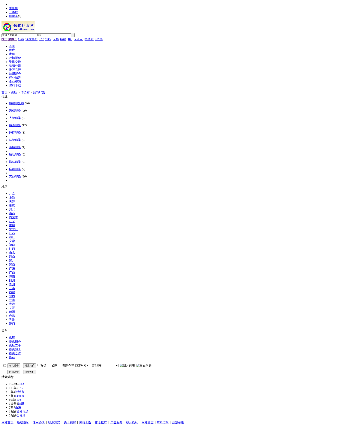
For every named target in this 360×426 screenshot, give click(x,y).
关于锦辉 (70, 422)
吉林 (12, 225)
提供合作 (15, 353)
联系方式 (54, 422)
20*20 (99, 39)
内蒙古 (13, 217)
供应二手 (15, 345)
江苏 (12, 233)
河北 (12, 209)
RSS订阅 (163, 422)
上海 (12, 197)
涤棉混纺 (22, 411)
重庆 (12, 205)
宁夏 (12, 308)
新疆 (12, 311)
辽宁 (12, 221)
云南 (12, 288)
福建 (12, 244)
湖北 (12, 260)
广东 (12, 268)
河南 (12, 256)
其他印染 (15, 176)
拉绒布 (89, 39)
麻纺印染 (15, 169)
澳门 (12, 323)
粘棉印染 (15, 139)
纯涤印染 (15, 125)
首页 (5, 92)
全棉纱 (21, 415)
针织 (48, 39)
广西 (12, 272)
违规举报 (178, 422)
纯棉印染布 (16, 103)
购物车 (13, 16)
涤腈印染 (15, 147)
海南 (12, 276)
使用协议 (39, 422)
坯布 (21, 39)
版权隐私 (23, 422)
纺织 (21, 403)
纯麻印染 (15, 132)
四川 (12, 280)
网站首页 (8, 422)
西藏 (12, 292)
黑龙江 (13, 229)
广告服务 (116, 422)
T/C (41, 39)
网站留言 (148, 422)
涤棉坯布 (32, 39)
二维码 (13, 12)
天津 (12, 201)
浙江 (12, 237)
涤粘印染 (15, 161)
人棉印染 (15, 117)
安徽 (12, 241)
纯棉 (63, 39)
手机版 (13, 8)
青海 (12, 304)
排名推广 (101, 422)
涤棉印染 (15, 110)
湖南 (12, 264)
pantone (78, 39)
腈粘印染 (39, 92)
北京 (12, 193)
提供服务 (15, 341)
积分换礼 (132, 422)
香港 (12, 319)
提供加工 (15, 349)
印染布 (25, 92)
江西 (12, 248)
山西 (12, 213)
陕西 (12, 296)
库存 (12, 357)
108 (70, 39)
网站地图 (85, 422)
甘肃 (12, 300)
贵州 (12, 284)
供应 (14, 92)
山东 (12, 252)
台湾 (12, 315)
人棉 (56, 39)
